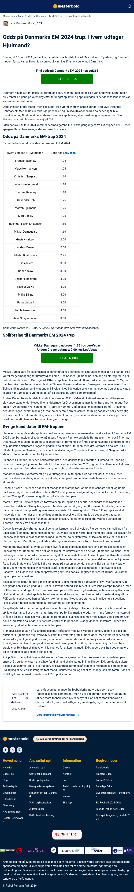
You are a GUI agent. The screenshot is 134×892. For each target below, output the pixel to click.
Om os (66, 767)
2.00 (63, 239)
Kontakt (67, 774)
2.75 (63, 255)
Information (72, 760)
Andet (21, 16)
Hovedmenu (12, 760)
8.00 (63, 302)
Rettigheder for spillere (41, 786)
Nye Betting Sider (12, 812)
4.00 (63, 279)
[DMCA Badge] (7, 850)
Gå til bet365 (67, 79)
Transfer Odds (103, 774)
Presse (66, 796)
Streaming (8, 805)
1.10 (63, 176)
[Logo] (18, 739)
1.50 (63, 224)
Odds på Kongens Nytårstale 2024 (113, 817)
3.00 (63, 263)
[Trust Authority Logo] (36, 850)
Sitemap (67, 802)
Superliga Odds (104, 786)
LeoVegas (69, 153)
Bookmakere (9, 793)
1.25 (63, 200)
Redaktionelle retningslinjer (76, 788)
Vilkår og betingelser (40, 802)
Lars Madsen (17, 23)
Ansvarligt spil (40, 760)
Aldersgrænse (36, 809)
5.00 (63, 295)
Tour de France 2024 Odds (110, 809)
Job (65, 780)
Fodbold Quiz (10, 786)
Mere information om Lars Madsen (55, 715)
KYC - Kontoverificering (41, 815)
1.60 (63, 232)
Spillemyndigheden (39, 780)
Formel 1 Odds (104, 780)
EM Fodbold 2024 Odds (108, 802)
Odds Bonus (9, 799)
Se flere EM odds (67, 358)
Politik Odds (102, 767)
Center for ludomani (40, 774)
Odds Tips (8, 774)
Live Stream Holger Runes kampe (113, 794)
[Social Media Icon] (5, 750)
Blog (5, 780)
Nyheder (7, 767)
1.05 (63, 161)
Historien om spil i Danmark (43, 794)
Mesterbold (9, 16)
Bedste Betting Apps (13, 819)
